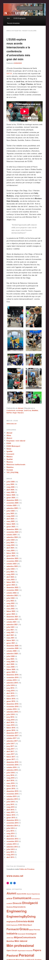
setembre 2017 (12, 741)
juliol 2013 (11, 849)
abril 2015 (10, 809)
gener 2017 (11, 759)
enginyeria (11, 921)
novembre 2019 (12, 677)
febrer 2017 (11, 756)
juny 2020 (10, 659)
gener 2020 (11, 672)
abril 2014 (10, 836)
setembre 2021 (12, 624)
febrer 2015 (11, 815)
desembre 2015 (12, 791)
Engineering (17, 911)
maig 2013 (10, 854)
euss (31, 921)
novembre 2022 (12, 590)
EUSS (9, 443)
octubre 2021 (11, 622)
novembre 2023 (12, 561)
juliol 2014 (11, 828)
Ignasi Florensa (34, 930)
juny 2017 (10, 746)
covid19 (9, 903)
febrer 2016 (11, 786)
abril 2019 (10, 693)
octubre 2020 (11, 651)
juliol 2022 (11, 598)
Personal (26, 955)
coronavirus (36, 899)
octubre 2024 (11, 534)
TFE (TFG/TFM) (12, 472)
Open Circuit (12, 950)
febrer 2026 (11, 495)
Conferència (11, 410)
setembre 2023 (12, 566)
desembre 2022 (12, 587)
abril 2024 (10, 547)
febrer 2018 (11, 727)
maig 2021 (10, 632)
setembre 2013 (12, 846)
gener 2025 (11, 526)
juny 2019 (10, 688)
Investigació (31, 933)
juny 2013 (10, 852)
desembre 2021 (12, 616)
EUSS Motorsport (13, 446)
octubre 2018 (11, 709)
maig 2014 (10, 833)
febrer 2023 (11, 582)
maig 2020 (10, 661)
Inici (8, 18)
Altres (9, 435)
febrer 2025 (11, 524)
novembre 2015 (12, 793)
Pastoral (12, 955)
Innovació (10, 454)
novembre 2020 (12, 648)
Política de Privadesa (26, 869)
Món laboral (21, 941)
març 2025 (10, 521)
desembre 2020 (12, 645)
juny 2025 (10, 513)
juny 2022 (10, 600)
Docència (10, 907)
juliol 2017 (11, 743)
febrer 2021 (11, 640)
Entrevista (21, 921)
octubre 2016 (11, 767)
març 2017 (10, 754)
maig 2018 (10, 719)
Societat (10, 470)
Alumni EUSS (21, 894)
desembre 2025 (12, 500)
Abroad (20, 408)
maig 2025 (10, 516)
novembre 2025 (12, 503)
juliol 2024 (11, 540)
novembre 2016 (12, 764)
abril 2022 (10, 606)
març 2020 (10, 667)
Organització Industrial (24, 950)
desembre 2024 (12, 529)
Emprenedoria (19, 907)
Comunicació (22, 898)
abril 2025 (10, 518)
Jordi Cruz (27, 410)
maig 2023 (10, 574)
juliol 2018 (11, 714)
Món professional (20, 945)
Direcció (17, 903)
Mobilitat (35, 410)
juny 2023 (10, 571)
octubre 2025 (11, 505)
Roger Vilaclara (18, 413)
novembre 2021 (12, 619)
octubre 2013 (11, 844)
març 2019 (10, 696)
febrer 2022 (11, 611)
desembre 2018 (12, 704)
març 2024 (10, 550)
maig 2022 (10, 603)
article (9, 898)
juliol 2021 (11, 627)
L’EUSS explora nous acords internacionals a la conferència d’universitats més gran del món (18, 49)
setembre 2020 (12, 653)
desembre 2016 (12, 762)
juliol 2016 (11, 772)
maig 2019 (10, 690)
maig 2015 (10, 807)
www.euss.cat (11, 423)
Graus (9, 448)
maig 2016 (10, 778)
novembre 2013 (12, 841)
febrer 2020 (11, 669)
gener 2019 (11, 701)
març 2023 (10, 579)
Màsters (10, 456)
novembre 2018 (12, 706)
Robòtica (10, 467)
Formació (13, 929)
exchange (19, 410)
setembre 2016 (12, 770)
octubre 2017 (11, 738)
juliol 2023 (11, 569)
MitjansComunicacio (25, 937)
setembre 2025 (12, 508)
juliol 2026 (11, 481)
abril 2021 (10, 635)
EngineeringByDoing (21, 916)
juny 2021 (10, 629)
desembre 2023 (12, 558)
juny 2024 (10, 542)
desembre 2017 (12, 733)
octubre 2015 (11, 796)
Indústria (12, 933)
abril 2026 (10, 489)
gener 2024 (11, 555)
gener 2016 (11, 788)
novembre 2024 (12, 532)
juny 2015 (10, 804)
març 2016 (10, 783)
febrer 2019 (11, 698)
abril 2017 (10, 751)
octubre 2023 (11, 563)
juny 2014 (10, 831)
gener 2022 (11, 614)
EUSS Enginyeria (20, 18)
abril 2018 (10, 722)
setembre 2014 (12, 825)
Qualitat (10, 459)
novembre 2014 (12, 823)
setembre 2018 (12, 711)
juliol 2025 (11, 511)
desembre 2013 (12, 838)
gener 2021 (11, 643)
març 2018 (10, 725)
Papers (37, 950)
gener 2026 (11, 497)
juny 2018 (10, 717)
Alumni (9, 438)
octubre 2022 (11, 593)
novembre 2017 (12, 735)
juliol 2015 (11, 801)
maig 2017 (10, 749)
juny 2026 (10, 484)
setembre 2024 (12, 537)
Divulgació (30, 903)
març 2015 (10, 812)
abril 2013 (10, 857)
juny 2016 (10, 775)
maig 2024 (10, 545)
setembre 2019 (12, 682)
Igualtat (9, 451)
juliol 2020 (11, 656)
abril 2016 (10, 780)
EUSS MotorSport (25, 925)
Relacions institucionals (16, 464)
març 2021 (10, 637)
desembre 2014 (12, 820)
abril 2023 (10, 577)
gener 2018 (11, 730)
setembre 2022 (12, 595)
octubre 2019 (11, 680)
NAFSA (9, 73)
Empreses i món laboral (16, 440)
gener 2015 (11, 817)
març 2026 (10, 492)
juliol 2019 (11, 685)
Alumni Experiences (33, 894)
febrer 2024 (11, 553)
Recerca (10, 462)
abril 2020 (10, 664)
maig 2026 (10, 487)
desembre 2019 (12, 674)
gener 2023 (11, 585)
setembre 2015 (12, 799)
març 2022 (10, 608)
